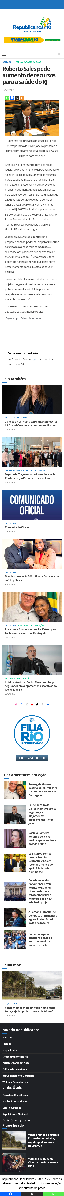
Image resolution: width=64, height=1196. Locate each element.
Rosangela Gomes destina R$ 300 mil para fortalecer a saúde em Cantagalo (32, 607)
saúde (38, 318)
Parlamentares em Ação (28, 62)
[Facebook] (12, 98)
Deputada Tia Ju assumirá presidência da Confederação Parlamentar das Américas (32, 452)
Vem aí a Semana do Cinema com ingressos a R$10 (14, 1162)
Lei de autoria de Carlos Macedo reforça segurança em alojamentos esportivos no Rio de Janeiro (32, 660)
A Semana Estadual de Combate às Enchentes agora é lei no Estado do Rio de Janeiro (15, 917)
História (6, 1043)
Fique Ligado (11, 1004)
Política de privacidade (15, 1069)
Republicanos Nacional (15, 1114)
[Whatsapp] (7, 98)
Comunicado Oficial (32, 505)
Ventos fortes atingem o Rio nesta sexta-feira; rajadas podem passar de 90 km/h (32, 985)
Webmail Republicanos (15, 1082)
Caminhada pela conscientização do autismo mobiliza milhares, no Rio (15, 939)
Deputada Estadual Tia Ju (18, 470)
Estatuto (7, 1037)
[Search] (59, 54)
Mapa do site (9, 1050)
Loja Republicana (11, 1107)
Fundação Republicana (14, 1101)
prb (17, 318)
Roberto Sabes (27, 318)
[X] (17, 98)
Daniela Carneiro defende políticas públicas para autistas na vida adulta (15, 838)
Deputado (10, 318)
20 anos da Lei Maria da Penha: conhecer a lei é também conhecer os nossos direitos (32, 399)
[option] (32, 997)
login (34, 359)
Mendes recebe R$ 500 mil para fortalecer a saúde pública (32, 554)
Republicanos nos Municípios (18, 1075)
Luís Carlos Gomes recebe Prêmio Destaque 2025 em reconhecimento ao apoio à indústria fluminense (15, 863)
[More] (22, 98)
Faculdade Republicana (15, 1095)
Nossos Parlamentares (15, 1056)
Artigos (9, 417)
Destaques (8, 62)
